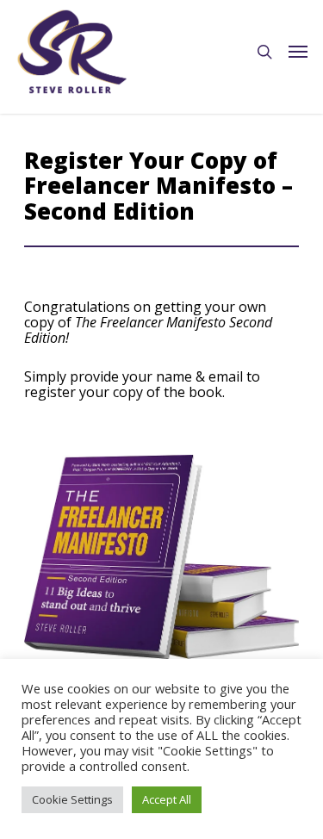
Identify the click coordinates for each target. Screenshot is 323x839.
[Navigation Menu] (298, 51)
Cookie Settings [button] (72, 799)
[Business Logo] (72, 52)
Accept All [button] (166, 799)
